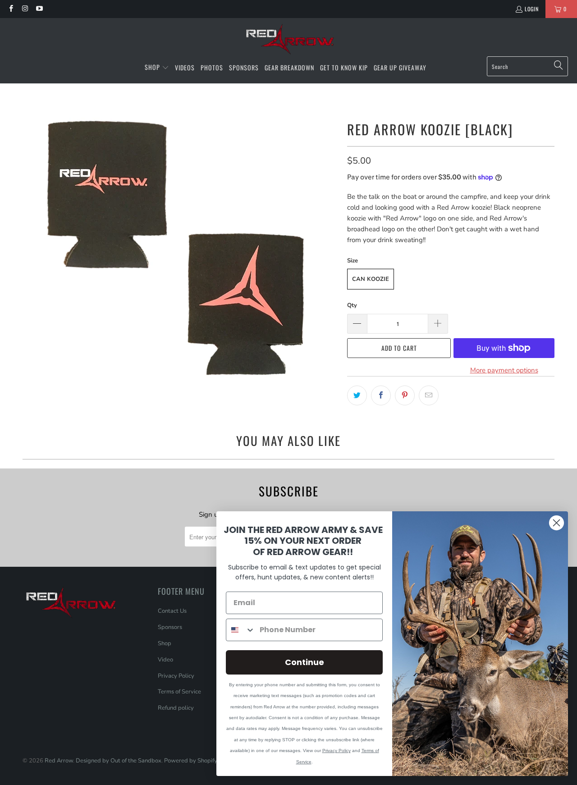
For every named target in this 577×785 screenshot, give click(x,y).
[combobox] (240, 630)
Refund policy (176, 708)
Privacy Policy (176, 676)
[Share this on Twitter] (357, 395)
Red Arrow (59, 761)
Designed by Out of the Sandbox (118, 761)
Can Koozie (370, 279)
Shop (164, 643)
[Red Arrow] (289, 39)
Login (532, 9)
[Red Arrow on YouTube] (39, 9)
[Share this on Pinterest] (405, 395)
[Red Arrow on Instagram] (24, 9)
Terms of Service (179, 692)
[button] (157, 67)
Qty (352, 305)
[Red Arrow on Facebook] (10, 9)
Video (165, 660)
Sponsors (170, 627)
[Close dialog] (556, 523)
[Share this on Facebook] (381, 395)
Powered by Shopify (190, 761)
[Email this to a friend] (429, 395)
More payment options (504, 370)
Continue (304, 662)
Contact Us (172, 611)
